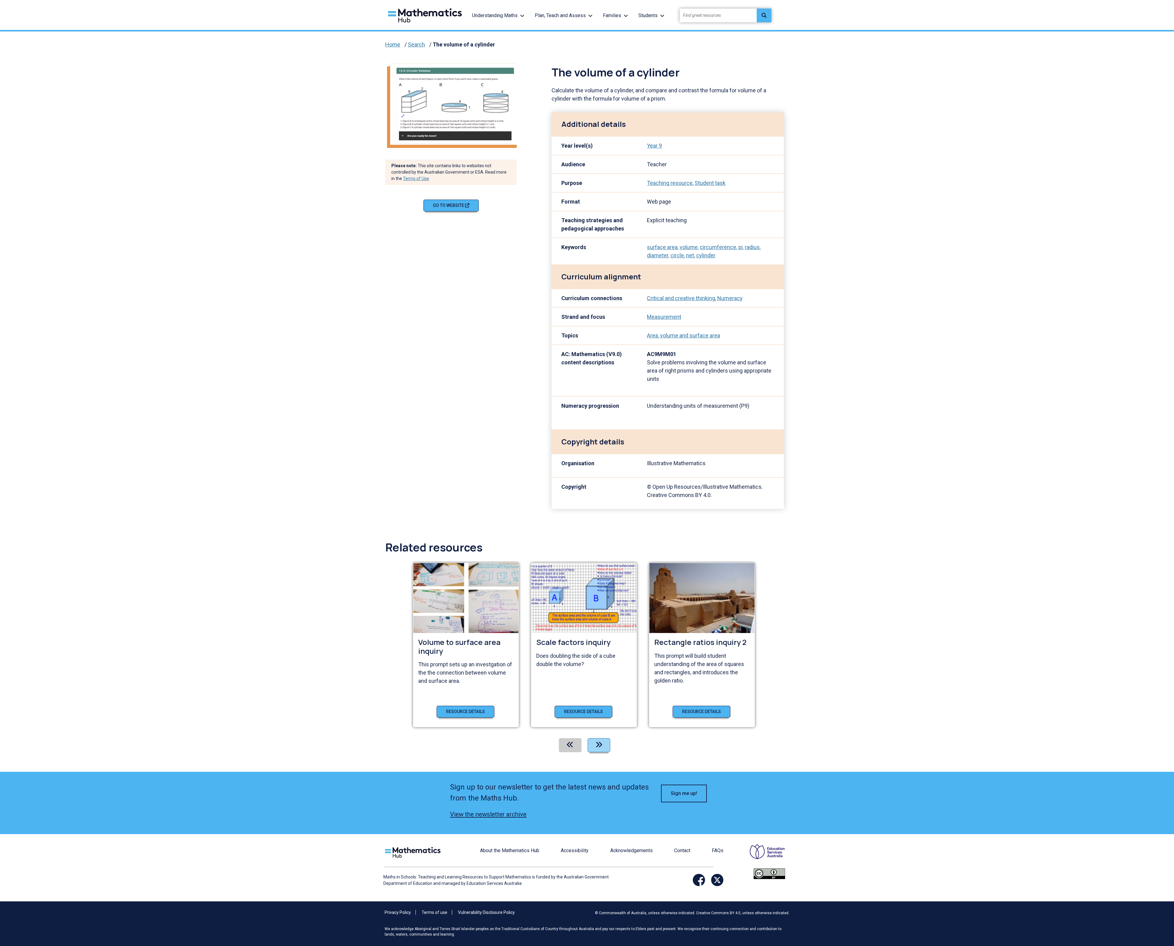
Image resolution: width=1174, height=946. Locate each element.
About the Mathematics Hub (509, 850)
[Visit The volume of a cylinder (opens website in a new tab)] (455, 103)
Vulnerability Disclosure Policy (486, 912)
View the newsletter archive (488, 814)
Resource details (465, 711)
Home (392, 44)
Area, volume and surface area (683, 335)
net (690, 255)
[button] (522, 15)
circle (677, 255)
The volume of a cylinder (464, 44)
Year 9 (654, 145)
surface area (662, 247)
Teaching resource (669, 183)
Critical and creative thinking (681, 298)
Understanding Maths (495, 15)
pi (740, 247)
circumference (718, 247)
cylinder (705, 255)
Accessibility (575, 850)
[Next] (599, 745)
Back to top (1138, 900)
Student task (710, 183)
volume (689, 247)
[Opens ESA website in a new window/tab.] (763, 856)
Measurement (664, 317)
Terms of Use (416, 178)
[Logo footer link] (414, 852)
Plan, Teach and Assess (560, 15)
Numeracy (730, 298)
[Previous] (570, 745)
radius (752, 247)
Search (416, 44)
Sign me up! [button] (684, 793)
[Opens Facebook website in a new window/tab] (699, 880)
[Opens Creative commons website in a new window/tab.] (769, 873)
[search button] (764, 15)
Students (648, 15)
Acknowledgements (631, 850)
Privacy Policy (398, 912)
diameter (657, 255)
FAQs (717, 850)
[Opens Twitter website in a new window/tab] (717, 880)
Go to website (449, 205)
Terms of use (434, 912)
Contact (682, 850)
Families (612, 15)
